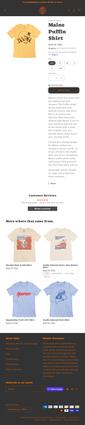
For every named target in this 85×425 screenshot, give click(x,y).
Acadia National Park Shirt (56, 320)
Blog (8, 354)
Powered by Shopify (45, 417)
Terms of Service (14, 369)
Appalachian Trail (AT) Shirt (20, 320)
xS (52, 63)
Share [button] (53, 183)
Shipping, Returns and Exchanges (22, 344)
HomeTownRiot (32, 417)
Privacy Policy (12, 359)
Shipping (52, 48)
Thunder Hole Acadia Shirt (19, 265)
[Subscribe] (42, 389)
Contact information (71, 420)
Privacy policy (74, 417)
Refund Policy (12, 364)
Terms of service (41, 420)
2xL (61, 68)
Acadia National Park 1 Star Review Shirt (60, 266)
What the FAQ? (12, 349)
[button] (4, 10)
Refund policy (61, 417)
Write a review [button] (42, 209)
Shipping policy (55, 420)
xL (52, 68)
